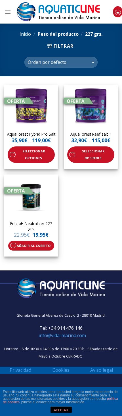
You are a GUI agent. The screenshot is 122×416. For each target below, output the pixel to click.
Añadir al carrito (34, 245)
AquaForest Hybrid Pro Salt (31, 134)
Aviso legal (101, 370)
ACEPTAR (61, 410)
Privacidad (20, 370)
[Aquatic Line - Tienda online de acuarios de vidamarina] (58, 12)
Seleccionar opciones (33, 154)
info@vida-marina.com (62, 335)
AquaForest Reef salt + (90, 134)
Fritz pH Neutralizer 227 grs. (31, 226)
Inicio (25, 34)
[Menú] (7, 12)
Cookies (61, 370)
